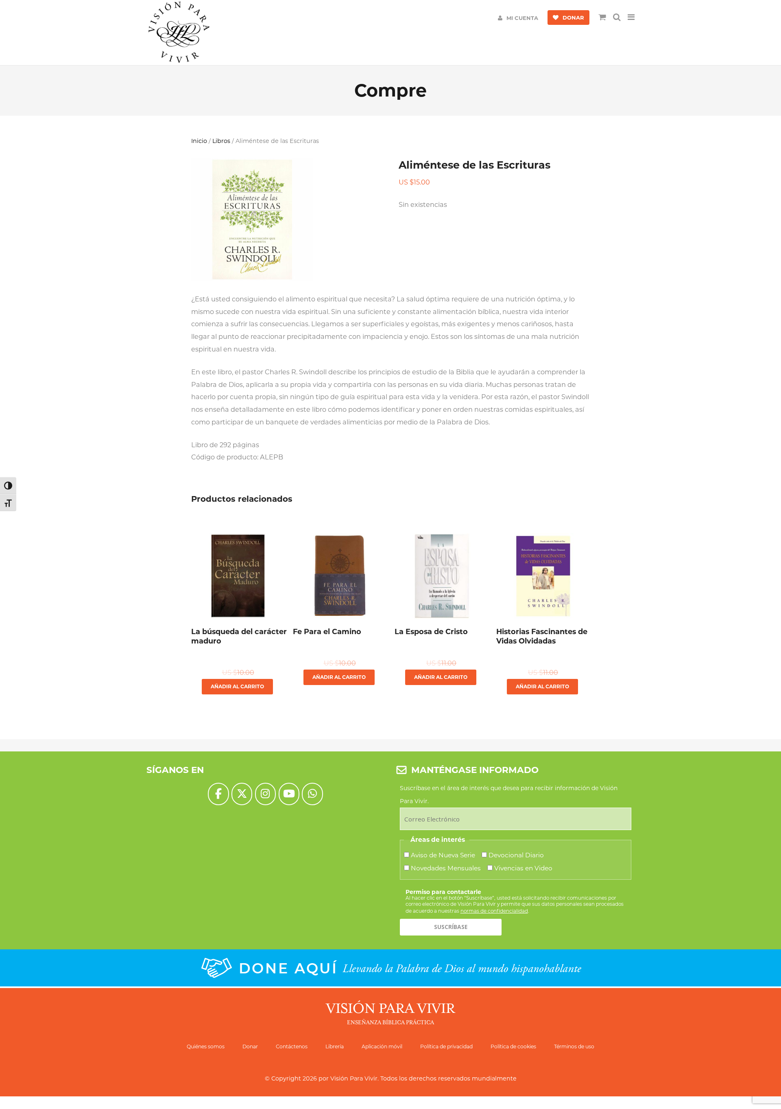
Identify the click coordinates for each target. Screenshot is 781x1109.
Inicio (199, 141)
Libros (221, 141)
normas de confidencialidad (494, 911)
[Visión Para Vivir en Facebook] (218, 794)
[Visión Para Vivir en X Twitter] (241, 794)
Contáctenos (292, 1046)
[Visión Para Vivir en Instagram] (265, 794)
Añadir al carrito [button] (237, 686)
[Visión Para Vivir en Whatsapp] (312, 794)
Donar (250, 1046)
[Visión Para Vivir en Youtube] (289, 794)
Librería (334, 1046)
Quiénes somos (206, 1046)
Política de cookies (513, 1046)
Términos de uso (574, 1046)
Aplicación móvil (382, 1046)
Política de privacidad (446, 1046)
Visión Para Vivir (353, 1078)
